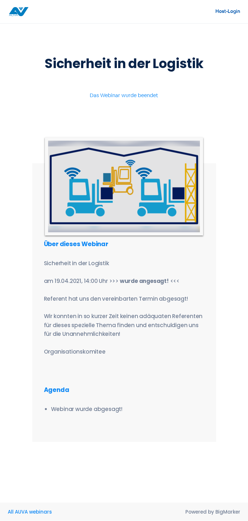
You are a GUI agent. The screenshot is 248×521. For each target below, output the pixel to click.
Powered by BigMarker (212, 511)
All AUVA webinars (30, 511)
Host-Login (227, 11)
